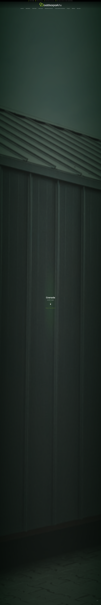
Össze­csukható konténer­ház (60, 8)
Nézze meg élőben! (50, 308)
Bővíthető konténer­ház (49, 8)
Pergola (68, 8)
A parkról (22, 8)
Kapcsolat (78, 8)
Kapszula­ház (28, 8)
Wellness (73, 8)
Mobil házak (34, 8)
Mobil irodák (41, 8)
